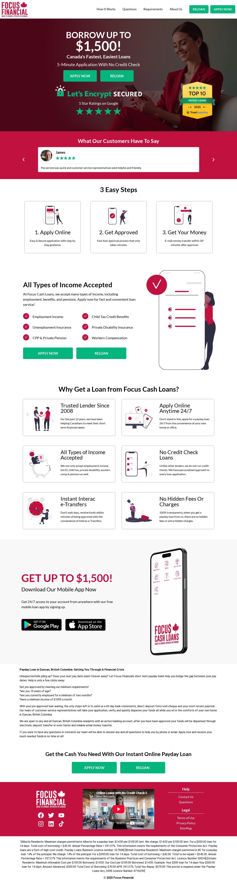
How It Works (106, 9)
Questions (129, 9)
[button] (23, 159)
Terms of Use (185, 818)
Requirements (153, 9)
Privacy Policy (185, 823)
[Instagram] (41, 824)
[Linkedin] (51, 824)
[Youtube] (61, 815)
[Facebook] (41, 815)
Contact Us (185, 797)
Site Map (186, 828)
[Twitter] (51, 815)
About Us (176, 9)
